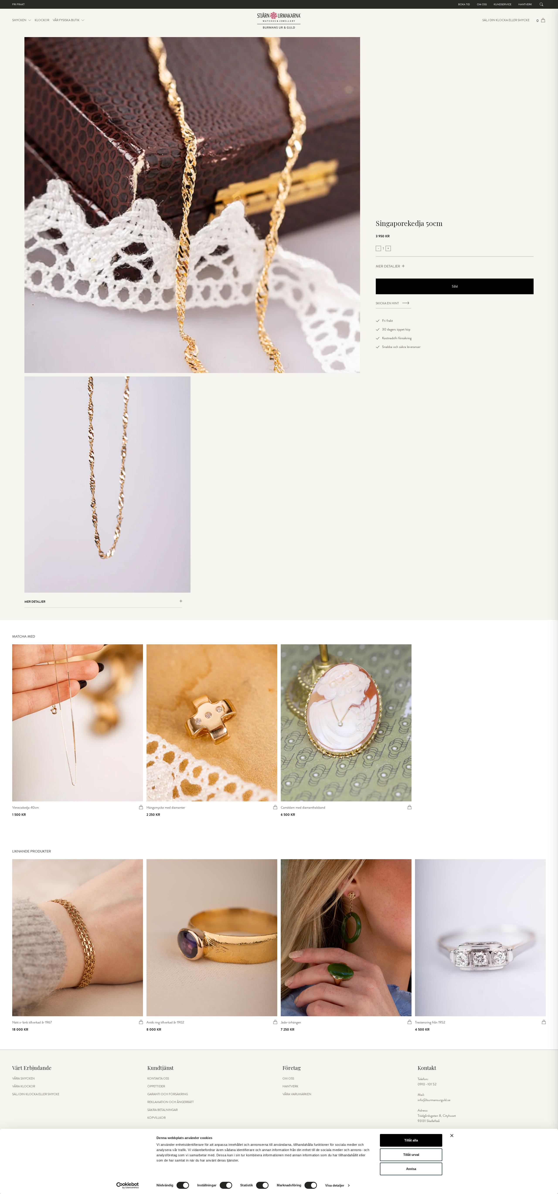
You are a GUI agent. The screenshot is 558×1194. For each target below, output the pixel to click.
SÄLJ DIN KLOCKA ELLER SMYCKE (505, 20)
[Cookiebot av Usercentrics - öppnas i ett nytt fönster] (128, 1185)
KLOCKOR (42, 20)
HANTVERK (290, 1086)
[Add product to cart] (141, 807)
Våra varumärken (296, 1094)
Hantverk (525, 4)
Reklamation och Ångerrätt (170, 1102)
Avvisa (411, 1169)
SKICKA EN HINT (387, 303)
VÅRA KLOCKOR (23, 1086)
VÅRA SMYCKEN (23, 1078)
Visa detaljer (334, 1185)
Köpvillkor (156, 1118)
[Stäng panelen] (451, 1135)
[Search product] (541, 4)
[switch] (226, 1185)
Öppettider (156, 1086)
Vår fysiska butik (66, 20)
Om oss (482, 4)
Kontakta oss (158, 1078)
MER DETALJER (388, 266)
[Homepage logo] (279, 20)
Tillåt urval (411, 1154)
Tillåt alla (411, 1140)
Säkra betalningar (162, 1110)
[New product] (77, 722)
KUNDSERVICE (502, 4)
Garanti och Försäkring (167, 1094)
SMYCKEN (19, 20)
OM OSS (288, 1078)
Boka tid (464, 4)
